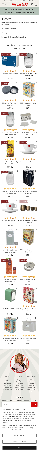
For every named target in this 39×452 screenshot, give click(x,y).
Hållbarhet (31, 385)
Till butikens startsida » (9, 29)
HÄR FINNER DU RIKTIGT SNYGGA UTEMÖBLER (19, 13)
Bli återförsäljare (19, 389)
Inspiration (19, 382)
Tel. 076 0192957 (7, 389)
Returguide (19, 385)
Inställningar (19, 435)
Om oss (31, 382)
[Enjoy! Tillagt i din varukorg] (19, 4)
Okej (19, 448)
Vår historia (31, 387)
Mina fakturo (7, 383)
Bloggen (19, 380)
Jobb (31, 380)
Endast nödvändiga (19, 442)
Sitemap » (5, 33)
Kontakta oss (7, 382)
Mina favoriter (19, 383)
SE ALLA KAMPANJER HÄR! (19, 9)
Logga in (7, 380)
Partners (31, 383)
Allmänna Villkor (19, 387)
